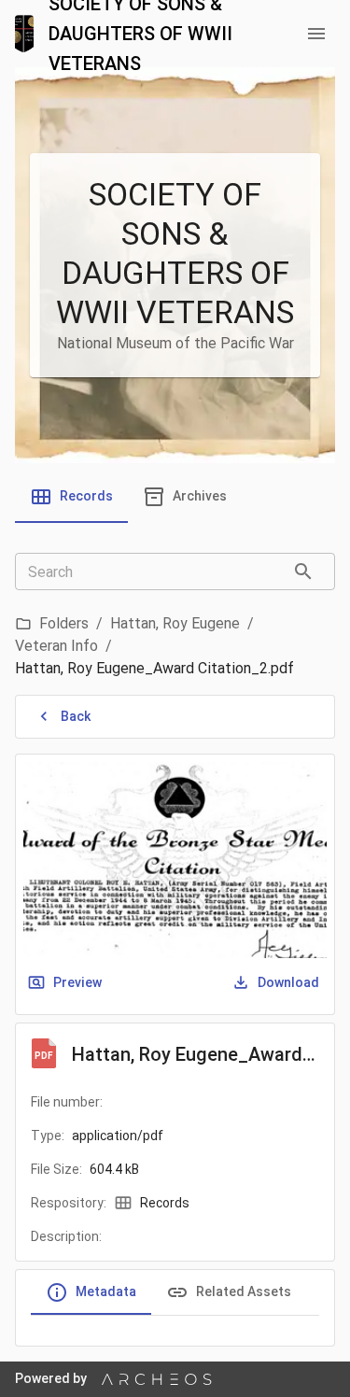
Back (76, 716)
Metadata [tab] (106, 1291)
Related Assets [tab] (243, 1291)
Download (288, 982)
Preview (77, 982)
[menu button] (316, 33)
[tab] (71, 497)
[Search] (303, 571)
